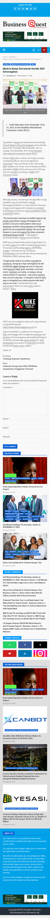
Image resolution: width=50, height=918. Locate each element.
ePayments (16, 554)
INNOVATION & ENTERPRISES (20, 64)
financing (31, 343)
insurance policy (25, 516)
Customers (13, 272)
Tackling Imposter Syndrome (16, 357)
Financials (24, 511)
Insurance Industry (11, 516)
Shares (36, 519)
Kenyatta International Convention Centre (23, 129)
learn (7, 208)
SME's (33, 64)
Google (6, 250)
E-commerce (34, 551)
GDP (5, 166)
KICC (26, 130)
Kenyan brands (18, 235)
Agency (28, 248)
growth (36, 261)
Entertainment (9, 253)
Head (33, 235)
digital (15, 266)
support (24, 232)
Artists (7, 478)
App (6, 551)
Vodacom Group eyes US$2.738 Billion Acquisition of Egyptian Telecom (20, 366)
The (4, 142)
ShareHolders (27, 519)
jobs (15, 172)
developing (7, 235)
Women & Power (10, 481)
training (21, 266)
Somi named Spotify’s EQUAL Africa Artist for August (25, 470)
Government (8, 286)
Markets (18, 519)
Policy (30, 286)
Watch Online (44, 50)
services (10, 211)
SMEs (12, 158)
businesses (8, 163)
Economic (7, 175)
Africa (13, 289)
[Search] (38, 50)
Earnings (16, 511)
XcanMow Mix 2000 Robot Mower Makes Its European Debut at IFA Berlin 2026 (25, 719)
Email (6, 427)
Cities (19, 551)
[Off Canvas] (4, 50)
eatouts (8, 554)
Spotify (34, 478)
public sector (18, 345)
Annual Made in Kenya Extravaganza (19, 145)
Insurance (28, 514)
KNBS (16, 169)
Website (6, 436)
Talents (40, 478)
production (28, 226)
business (11, 269)
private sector (8, 221)
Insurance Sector (37, 516)
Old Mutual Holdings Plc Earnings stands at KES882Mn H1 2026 (25, 508)
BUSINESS (7, 64)
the (18, 127)
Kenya (17, 142)
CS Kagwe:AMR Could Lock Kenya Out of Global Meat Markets (24, 629)
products (40, 208)
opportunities (30, 340)
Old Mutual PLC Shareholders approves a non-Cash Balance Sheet (25, 583)
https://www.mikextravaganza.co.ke (18, 327)
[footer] (25, 36)
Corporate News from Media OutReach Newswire (21, 730)
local (39, 223)
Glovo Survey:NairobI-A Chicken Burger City (25, 546)
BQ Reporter (11, 76)
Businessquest (16, 912)
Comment (8, 387)
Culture (25, 551)
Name (6, 418)
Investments (9, 519)
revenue (29, 229)
